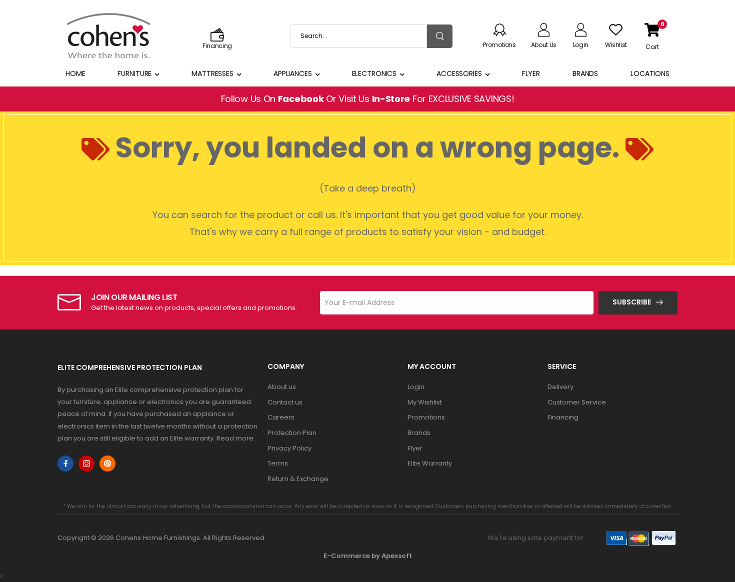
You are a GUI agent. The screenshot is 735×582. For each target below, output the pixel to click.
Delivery (561, 387)
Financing (563, 417)
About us (282, 387)
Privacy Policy (290, 448)
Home (76, 73)
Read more (235, 438)
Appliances (293, 73)
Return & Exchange (298, 479)
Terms (278, 463)
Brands (585, 73)
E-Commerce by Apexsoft (368, 555)
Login (416, 387)
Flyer (531, 73)
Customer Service (577, 402)
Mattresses (213, 73)
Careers (281, 417)
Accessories (459, 73)
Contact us (285, 402)
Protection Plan (292, 433)
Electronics (374, 73)
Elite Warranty (430, 463)
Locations (650, 73)
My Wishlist (425, 402)
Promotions (426, 417)
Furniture (135, 73)
